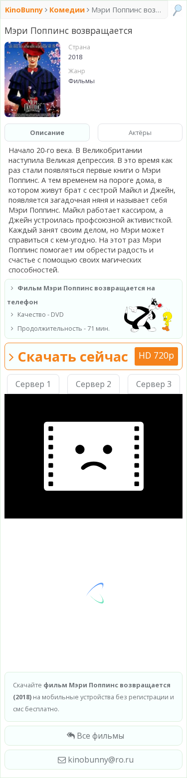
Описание (47, 132)
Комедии (67, 9)
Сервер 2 (93, 384)
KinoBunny (25, 9)
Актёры (140, 132)
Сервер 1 (33, 384)
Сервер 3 (154, 384)
